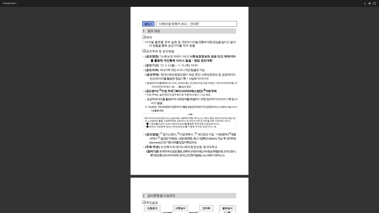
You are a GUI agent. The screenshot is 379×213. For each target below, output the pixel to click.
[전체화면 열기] (374, 3)
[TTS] (369, 3)
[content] (189, 110)
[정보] (365, 3)
